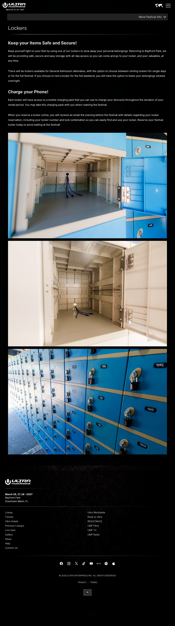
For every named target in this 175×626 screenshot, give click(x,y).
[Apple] (113, 563)
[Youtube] (91, 563)
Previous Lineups (14, 525)
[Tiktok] (84, 563)
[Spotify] (106, 563)
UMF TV (92, 530)
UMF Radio (94, 534)
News (8, 538)
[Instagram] (69, 563)
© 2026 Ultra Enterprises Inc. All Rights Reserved (87, 575)
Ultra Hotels (11, 521)
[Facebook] (61, 563)
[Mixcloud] (99, 563)
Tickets (9, 516)
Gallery (9, 534)
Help (7, 543)
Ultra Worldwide (96, 512)
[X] (76, 563)
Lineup (9, 512)
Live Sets (10, 530)
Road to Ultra (95, 516)
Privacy (82, 582)
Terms (93, 582)
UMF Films (93, 525)
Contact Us (11, 547)
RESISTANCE (95, 521)
